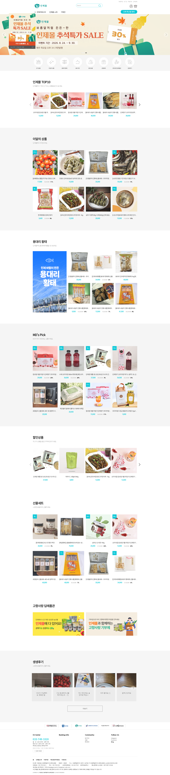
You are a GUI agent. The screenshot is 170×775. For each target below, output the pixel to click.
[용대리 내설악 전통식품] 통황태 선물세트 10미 (99, 112)
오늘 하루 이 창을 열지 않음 (17, 47)
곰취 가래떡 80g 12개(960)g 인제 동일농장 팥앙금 (101, 215)
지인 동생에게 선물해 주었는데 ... (62, 694)
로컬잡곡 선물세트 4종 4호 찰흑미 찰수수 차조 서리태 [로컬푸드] (53, 579)
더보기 (85, 709)
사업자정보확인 (84, 765)
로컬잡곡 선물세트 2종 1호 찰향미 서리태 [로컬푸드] (49, 411)
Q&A (86, 740)
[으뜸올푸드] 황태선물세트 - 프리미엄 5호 (98, 178)
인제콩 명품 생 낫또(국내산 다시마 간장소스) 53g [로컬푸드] (104, 374)
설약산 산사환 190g (98, 543)
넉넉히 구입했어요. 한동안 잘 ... (41, 694)
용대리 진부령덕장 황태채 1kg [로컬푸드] (128, 276)
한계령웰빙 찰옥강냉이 (45, 215)
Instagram (114, 738)
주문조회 (130, 1)
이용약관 (46, 760)
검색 (57, 5)
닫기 (33, 47)
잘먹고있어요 (126, 693)
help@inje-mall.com (64, 767)
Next (166, 34)
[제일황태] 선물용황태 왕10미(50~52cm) (72, 543)
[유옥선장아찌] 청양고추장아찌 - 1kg (62, 112)
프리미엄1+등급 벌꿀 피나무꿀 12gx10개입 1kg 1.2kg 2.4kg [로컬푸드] (134, 411)
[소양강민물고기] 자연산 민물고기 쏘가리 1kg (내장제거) (129, 178)
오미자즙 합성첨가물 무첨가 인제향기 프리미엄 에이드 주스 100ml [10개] (134, 477)
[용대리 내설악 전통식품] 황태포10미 (114, 112)
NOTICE (87, 738)
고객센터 (135, 1)
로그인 (125, 1)
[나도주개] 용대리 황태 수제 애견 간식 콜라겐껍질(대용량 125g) (132, 215)
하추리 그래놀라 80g (72, 477)
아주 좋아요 (105, 693)
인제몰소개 (39, 760)
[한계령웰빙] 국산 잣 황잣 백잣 (45, 543)
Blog (112, 742)
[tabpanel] (85, 34)
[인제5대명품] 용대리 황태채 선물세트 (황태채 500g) (108, 276)
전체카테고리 (41, 12)
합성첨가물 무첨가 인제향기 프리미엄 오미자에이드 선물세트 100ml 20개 (55, 374)
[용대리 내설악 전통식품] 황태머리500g (104, 308)
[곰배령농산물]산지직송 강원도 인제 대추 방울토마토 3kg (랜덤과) (53, 178)
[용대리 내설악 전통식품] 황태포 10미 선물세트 (129, 308)
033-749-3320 (41, 739)
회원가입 (121, 1)
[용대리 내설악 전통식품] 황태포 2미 (79, 308)
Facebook (114, 740)
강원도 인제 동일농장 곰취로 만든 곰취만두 (72, 178)
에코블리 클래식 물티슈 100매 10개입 (71, 409)
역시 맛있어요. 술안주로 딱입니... (84, 694)
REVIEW (87, 742)
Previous (4, 34)
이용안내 (64, 760)
